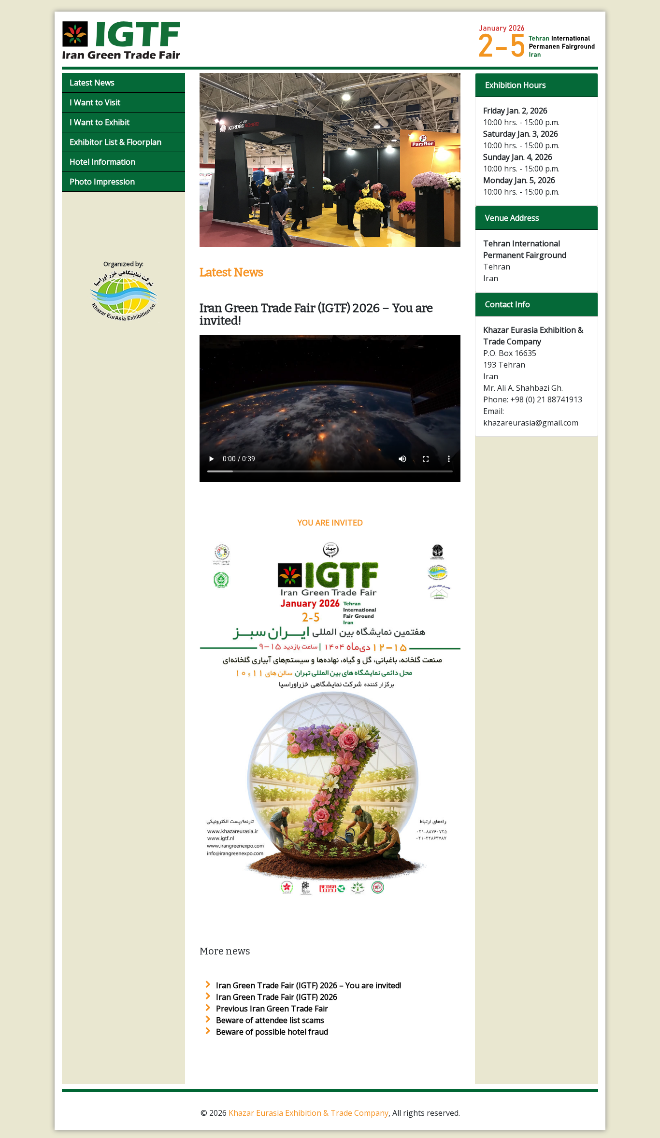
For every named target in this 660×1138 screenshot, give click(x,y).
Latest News (92, 82)
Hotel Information (102, 161)
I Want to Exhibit (99, 122)
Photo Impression (102, 181)
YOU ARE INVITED (330, 522)
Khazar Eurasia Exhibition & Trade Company (308, 1113)
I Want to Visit (95, 102)
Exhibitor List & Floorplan (115, 142)
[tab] (536, 85)
